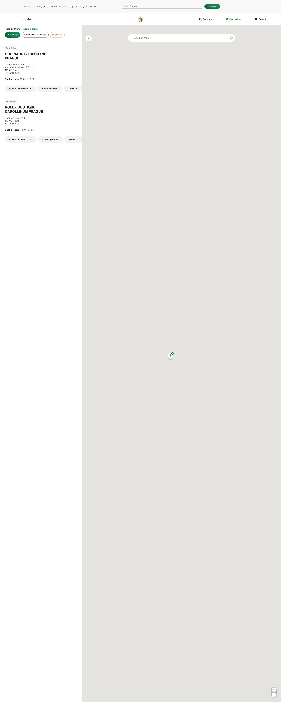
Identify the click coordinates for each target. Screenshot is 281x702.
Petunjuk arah (50, 88)
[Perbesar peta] (274, 689)
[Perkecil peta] (274, 695)
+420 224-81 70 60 (21, 139)
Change (212, 6)
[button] (170, 356)
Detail (71, 88)
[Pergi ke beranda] (140, 19)
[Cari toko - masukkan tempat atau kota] (224, 37)
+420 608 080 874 (21, 88)
